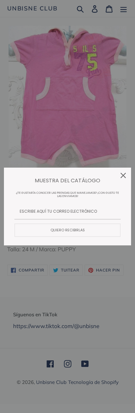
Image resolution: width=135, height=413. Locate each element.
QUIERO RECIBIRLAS (67, 230)
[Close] (123, 175)
